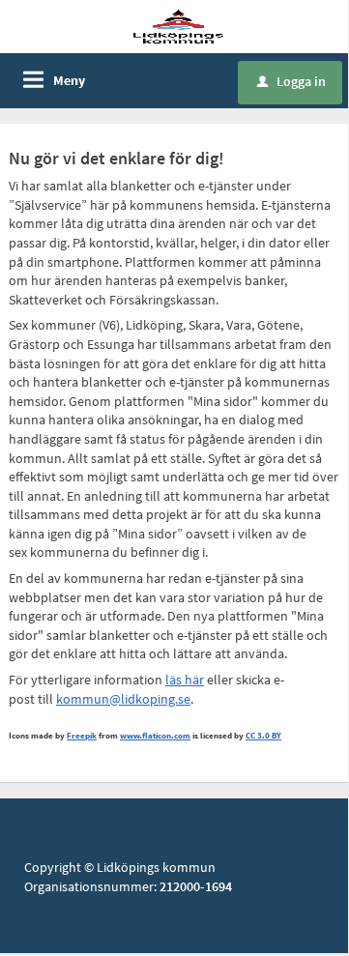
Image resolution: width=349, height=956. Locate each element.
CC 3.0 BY (263, 735)
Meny (69, 80)
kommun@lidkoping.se (123, 699)
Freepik (82, 735)
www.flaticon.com (155, 735)
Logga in (291, 81)
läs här (184, 679)
